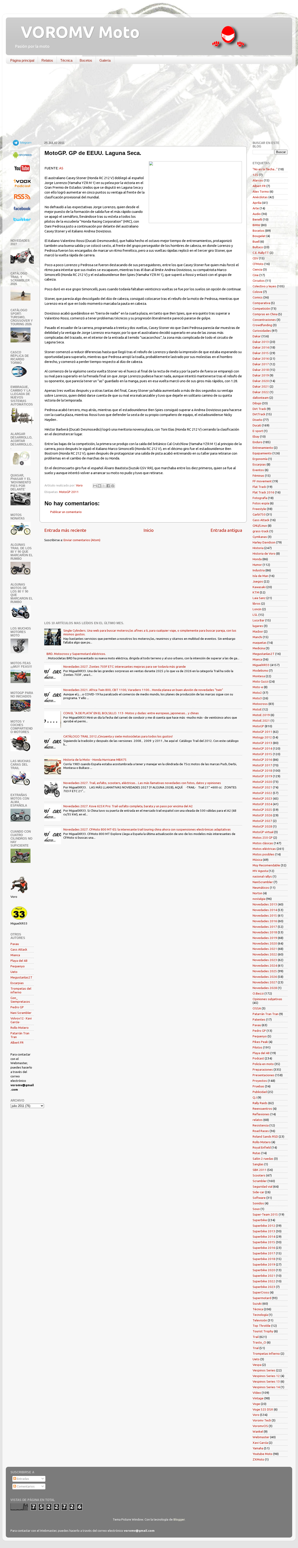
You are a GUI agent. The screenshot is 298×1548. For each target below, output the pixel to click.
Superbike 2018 (264, 1259)
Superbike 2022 (264, 1281)
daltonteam (261, 397)
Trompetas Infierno (266, 1353)
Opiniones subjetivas (267, 999)
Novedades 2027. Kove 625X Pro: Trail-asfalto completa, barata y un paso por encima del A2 (128, 806)
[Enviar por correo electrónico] (95, 485)
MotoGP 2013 (262, 743)
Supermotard (262, 1298)
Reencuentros (262, 1108)
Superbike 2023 (264, 1287)
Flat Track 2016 (263, 492)
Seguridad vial (262, 1186)
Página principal (22, 60)
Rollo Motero (19, 1027)
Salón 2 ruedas (263, 1158)
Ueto (13, 972)
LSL (255, 615)
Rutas (257, 1153)
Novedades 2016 (265, 921)
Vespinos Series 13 (266, 1381)
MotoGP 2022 (262, 793)
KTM (256, 592)
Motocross (260, 704)
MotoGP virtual (263, 832)
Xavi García (260, 1442)
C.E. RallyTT (261, 253)
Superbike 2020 (264, 1270)
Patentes (259, 1019)
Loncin (257, 609)
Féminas (258, 475)
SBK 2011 (260, 1170)
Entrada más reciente (65, 530)
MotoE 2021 (261, 720)
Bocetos (86, 60)
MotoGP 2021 (262, 787)
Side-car (258, 1192)
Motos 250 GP (263, 837)
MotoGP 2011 (69, 492)
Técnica (66, 60)
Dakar (257, 336)
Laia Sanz (259, 598)
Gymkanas (260, 537)
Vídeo (257, 1392)
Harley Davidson (264, 542)
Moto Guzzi (260, 681)
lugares (258, 626)
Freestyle (259, 509)
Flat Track (259, 487)
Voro (256, 1415)
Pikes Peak (260, 1042)
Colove (257, 292)
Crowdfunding (262, 325)
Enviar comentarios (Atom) (82, 540)
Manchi (257, 637)
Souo (256, 1209)
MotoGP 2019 (262, 776)
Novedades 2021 (265, 949)
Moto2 (257, 692)
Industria (259, 570)
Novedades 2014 (265, 910)
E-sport (258, 431)
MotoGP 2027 (262, 821)
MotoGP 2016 (262, 759)
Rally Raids (260, 1103)
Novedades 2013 (265, 904)
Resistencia (261, 1125)
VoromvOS (260, 1426)
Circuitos (259, 280)
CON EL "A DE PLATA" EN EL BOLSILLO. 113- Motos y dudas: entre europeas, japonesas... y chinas (131, 713)
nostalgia (259, 899)
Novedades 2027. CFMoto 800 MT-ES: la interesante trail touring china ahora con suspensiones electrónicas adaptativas (147, 829)
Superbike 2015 (264, 1242)
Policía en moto (263, 1064)
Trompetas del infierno (20, 990)
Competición (261, 308)
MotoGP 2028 (262, 826)
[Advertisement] (145, 103)
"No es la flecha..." (265, 169)
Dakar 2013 (261, 342)
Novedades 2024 (265, 965)
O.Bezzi (258, 993)
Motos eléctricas (264, 849)
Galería (105, 60)
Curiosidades (262, 330)
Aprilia (257, 202)
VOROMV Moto (76, 32)
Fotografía (260, 498)
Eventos (258, 470)
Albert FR (17, 1042)
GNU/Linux (260, 525)
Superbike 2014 (264, 1236)
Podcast (258, 1058)
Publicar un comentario (66, 512)
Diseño (257, 420)
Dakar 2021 (261, 386)
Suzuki (257, 1303)
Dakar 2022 (261, 392)
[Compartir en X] (104, 485)
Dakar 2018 (261, 370)
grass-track (261, 531)
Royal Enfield (262, 1147)
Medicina (259, 648)
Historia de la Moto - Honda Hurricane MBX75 (95, 759)
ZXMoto (258, 1459)
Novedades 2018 (265, 932)
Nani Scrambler (20, 1013)
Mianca (15, 955)
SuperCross (261, 1292)
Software (259, 1198)
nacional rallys (262, 876)
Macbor (258, 631)
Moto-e (258, 687)
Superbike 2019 (264, 1264)
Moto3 (257, 698)
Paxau (14, 944)
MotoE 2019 (261, 715)
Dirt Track (259, 409)
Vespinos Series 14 (266, 1387)
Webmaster (261, 1437)
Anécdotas (260, 197)
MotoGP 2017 (262, 765)
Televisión (260, 1320)
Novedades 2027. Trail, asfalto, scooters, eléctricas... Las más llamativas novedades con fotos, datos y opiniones (142, 783)
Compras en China (265, 314)
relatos (258, 1120)
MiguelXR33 (261, 665)
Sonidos (258, 1203)
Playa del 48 (18, 960)
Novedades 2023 (265, 960)
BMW (256, 225)
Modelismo (260, 670)
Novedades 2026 (265, 976)
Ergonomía (260, 459)
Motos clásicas (263, 843)
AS (61, 168)
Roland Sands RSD (265, 1136)
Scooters (259, 1175)
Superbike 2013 (264, 1231)
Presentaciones (263, 1075)
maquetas (260, 642)
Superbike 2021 (264, 1275)
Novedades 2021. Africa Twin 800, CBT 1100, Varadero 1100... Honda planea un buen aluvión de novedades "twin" (143, 690)
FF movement (262, 481)
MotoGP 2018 (262, 770)
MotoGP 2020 (262, 782)
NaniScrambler (263, 882)
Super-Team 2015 (265, 1214)
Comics (258, 297)
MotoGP (258, 726)
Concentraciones (264, 320)
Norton (257, 893)
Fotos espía (261, 503)
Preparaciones (263, 1069)
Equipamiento (262, 453)
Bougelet (259, 236)
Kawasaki (259, 587)
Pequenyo (17, 966)
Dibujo (257, 403)
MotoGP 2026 (262, 815)
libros (257, 603)
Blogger (179, 1519)
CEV (255, 258)
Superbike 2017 (264, 1253)
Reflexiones (261, 1114)
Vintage (258, 1398)
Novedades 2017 (265, 926)
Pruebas (258, 1086)
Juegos (258, 581)
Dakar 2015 (261, 353)
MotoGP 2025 (262, 809)
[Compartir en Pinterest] (112, 485)
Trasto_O (259, 1342)
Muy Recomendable (266, 865)
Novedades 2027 (265, 982)
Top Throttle (262, 1325)
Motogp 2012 (262, 737)
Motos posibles (263, 854)
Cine (256, 275)
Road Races (261, 1131)
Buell (256, 241)
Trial (256, 1348)
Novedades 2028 (265, 988)
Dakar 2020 (261, 381)
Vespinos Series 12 (266, 1376)
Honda (257, 559)
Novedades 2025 (265, 971)
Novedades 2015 (265, 915)
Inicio (148, 530)
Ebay (256, 436)
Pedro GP (17, 1007)
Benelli (257, 219)
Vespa (257, 1365)
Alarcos (258, 180)
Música (257, 859)
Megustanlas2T (21, 977)
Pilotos (257, 1047)
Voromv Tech (262, 1420)
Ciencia (257, 269)
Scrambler (260, 1181)
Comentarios (25, 1486)
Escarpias (17, 983)
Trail (256, 1337)
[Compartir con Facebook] (108, 485)
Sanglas (258, 1164)
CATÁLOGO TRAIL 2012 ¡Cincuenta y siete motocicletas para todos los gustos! (118, 736)
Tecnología (260, 1315)
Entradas (22, 1479)
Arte (256, 208)
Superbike (260, 1220)
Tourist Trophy (263, 1331)
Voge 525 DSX (263, 1409)
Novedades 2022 (265, 954)
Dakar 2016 (261, 358)
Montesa (259, 676)
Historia (258, 548)
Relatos (47, 60)
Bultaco (258, 247)
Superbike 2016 (264, 1248)
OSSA (257, 1008)
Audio (257, 214)
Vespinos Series (264, 1370)
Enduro (257, 442)
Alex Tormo (261, 191)
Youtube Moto (262, 1454)
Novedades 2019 (265, 938)
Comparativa (261, 303)
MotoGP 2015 (262, 754)
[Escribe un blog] (99, 485)
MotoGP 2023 (262, 798)
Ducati (257, 425)
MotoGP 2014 (262, 748)
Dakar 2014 (261, 347)
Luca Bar (258, 620)
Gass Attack (18, 949)
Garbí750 (259, 514)
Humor (257, 564)
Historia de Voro (264, 553)
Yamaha (258, 1448)
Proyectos (260, 1080)
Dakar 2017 (261, 364)
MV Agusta (260, 871)
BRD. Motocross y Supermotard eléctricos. (76, 654)
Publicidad (260, 1092)
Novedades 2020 (265, 943)
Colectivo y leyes (264, 286)
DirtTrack (259, 414)
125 (255, 175)
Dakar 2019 (261, 375)
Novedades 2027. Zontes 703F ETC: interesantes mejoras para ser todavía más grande (124, 666)
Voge (256, 1404)
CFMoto (258, 264)
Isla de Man (260, 576)
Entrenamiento (263, 447)
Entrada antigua (226, 530)
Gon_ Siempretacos (20, 999)
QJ (255, 1097)
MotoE (257, 709)
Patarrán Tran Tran (265, 1014)
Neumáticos (261, 887)
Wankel (258, 1431)
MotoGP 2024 (262, 804)
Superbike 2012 (264, 1225)
